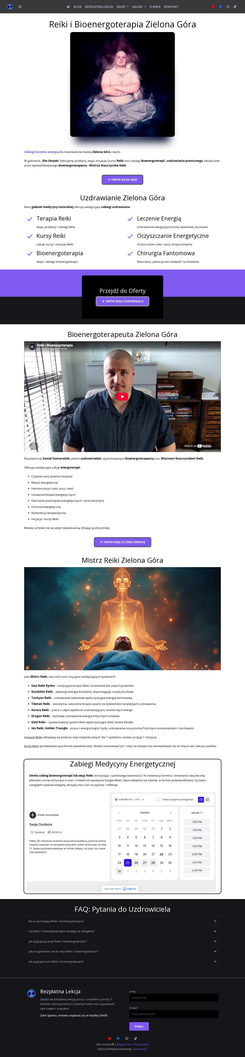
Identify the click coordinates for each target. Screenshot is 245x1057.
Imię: (132, 991)
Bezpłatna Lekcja (60, 991)
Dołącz (139, 1026)
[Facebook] (220, 7)
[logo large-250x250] (10, 7)
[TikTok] (235, 7)
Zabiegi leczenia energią (41, 152)
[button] (20, 6)
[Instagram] (228, 7)
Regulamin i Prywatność (133, 1044)
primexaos (140, 1049)
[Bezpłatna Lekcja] (33, 993)
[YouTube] (213, 7)
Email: (133, 1008)
